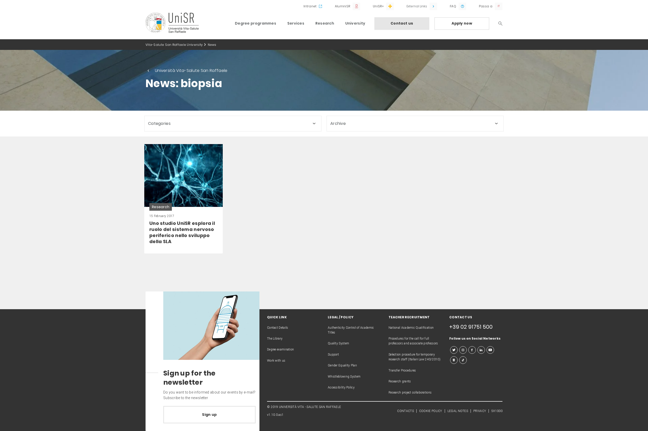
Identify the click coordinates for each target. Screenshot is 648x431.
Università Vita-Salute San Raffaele (191, 70)
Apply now (462, 23)
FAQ (453, 6)
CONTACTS (405, 411)
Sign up (209, 414)
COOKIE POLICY (430, 411)
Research (324, 23)
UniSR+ (378, 6)
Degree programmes (255, 23)
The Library (274, 338)
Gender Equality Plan (342, 365)
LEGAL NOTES (458, 411)
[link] (183, 198)
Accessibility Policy (341, 387)
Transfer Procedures (402, 370)
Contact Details (277, 327)
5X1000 (496, 411)
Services (295, 23)
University (355, 23)
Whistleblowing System (344, 376)
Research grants (400, 381)
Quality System (338, 343)
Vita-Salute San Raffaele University (174, 45)
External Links (417, 6)
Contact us (402, 23)
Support (333, 354)
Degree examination (280, 349)
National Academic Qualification (411, 327)
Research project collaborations (410, 392)
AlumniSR (342, 6)
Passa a (485, 6)
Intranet (309, 6)
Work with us (276, 360)
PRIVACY (479, 411)
